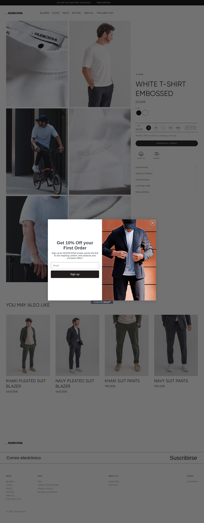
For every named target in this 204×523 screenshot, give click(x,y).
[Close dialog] (152, 222)
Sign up (75, 274)
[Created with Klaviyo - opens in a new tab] (102, 302)
